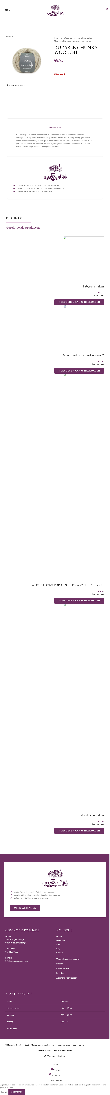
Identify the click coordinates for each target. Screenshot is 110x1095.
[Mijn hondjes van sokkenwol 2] (84, 325)
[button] (79, 302)
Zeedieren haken (92, 815)
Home (57, 38)
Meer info (4, 1092)
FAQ (58, 949)
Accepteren (16, 1092)
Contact (59, 953)
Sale (58, 944)
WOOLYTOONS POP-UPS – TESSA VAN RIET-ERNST (68, 585)
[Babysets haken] (84, 257)
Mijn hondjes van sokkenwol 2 (83, 355)
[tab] (55, 127)
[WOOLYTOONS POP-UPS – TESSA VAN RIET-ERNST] (84, 475)
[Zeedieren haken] (84, 705)
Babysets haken (93, 286)
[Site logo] (55, 10)
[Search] (102, 10)
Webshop (68, 38)
